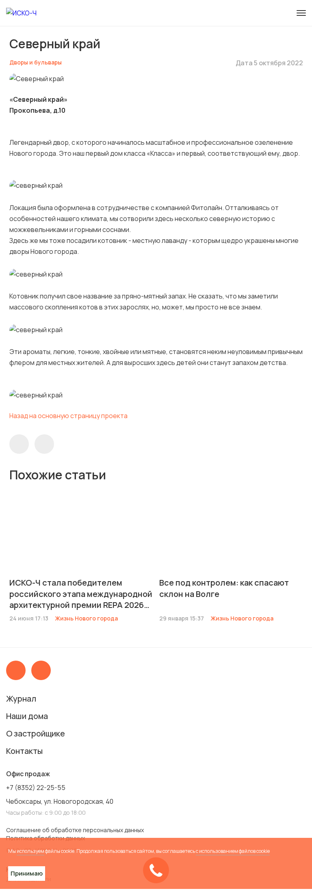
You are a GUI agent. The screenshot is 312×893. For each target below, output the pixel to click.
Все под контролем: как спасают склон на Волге (224, 588)
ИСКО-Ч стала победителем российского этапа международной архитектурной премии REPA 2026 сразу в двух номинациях (80, 593)
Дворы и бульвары (35, 62)
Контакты (24, 750)
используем (30, 851)
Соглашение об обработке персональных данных (75, 830)
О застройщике (35, 733)
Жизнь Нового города (86, 618)
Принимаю (27, 873)
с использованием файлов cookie (233, 851)
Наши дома (27, 716)
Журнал (21, 698)
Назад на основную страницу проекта (68, 415)
